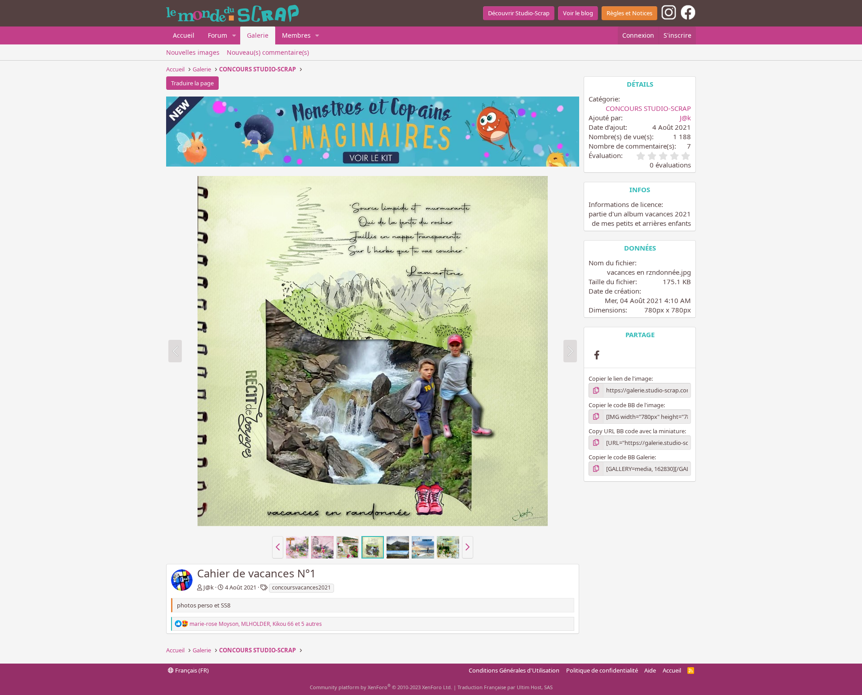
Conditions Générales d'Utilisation (514, 670)
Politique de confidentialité (602, 670)
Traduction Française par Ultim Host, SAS (505, 687)
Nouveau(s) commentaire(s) (268, 52)
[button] (234, 35)
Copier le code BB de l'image (626, 405)
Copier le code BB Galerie (622, 457)
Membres (296, 35)
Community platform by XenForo (381, 687)
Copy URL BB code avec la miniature (637, 431)
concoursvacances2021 (301, 587)
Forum (217, 35)
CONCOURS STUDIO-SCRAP (648, 108)
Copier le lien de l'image (620, 378)
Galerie (257, 35)
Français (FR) (191, 670)
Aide (650, 670)
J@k (208, 587)
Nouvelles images (193, 52)
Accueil (183, 35)
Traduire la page (192, 83)
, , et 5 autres (255, 624)
